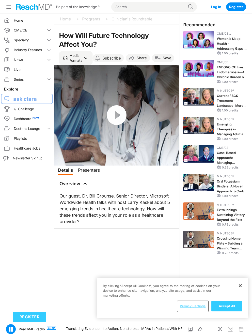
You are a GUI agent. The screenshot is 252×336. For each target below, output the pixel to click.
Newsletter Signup (28, 158)
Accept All (227, 306)
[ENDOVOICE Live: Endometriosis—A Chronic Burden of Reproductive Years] (198, 68)
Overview (70, 183)
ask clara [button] (25, 99)
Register (236, 7)
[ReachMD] (34, 7)
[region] (172, 298)
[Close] (240, 285)
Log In (216, 7)
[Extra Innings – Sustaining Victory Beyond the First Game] (198, 211)
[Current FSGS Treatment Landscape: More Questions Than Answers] (198, 97)
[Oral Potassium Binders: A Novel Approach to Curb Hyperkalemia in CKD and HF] (198, 182)
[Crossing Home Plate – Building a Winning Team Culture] (198, 239)
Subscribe (111, 58)
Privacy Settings (192, 306)
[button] (76, 58)
